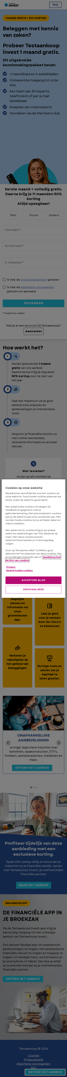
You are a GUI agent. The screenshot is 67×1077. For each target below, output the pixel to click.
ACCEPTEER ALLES (33, 580)
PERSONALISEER (33, 589)
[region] (33, 538)
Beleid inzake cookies (19, 570)
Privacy (10, 567)
